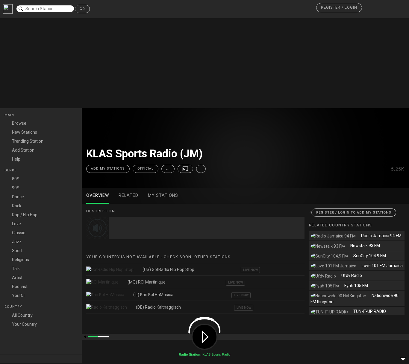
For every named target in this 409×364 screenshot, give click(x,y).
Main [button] (9, 115)
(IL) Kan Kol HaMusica (153, 294)
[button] (339, 8)
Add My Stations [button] (108, 168)
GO (82, 9)
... (168, 168)
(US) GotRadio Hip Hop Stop (168, 269)
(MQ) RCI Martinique (147, 282)
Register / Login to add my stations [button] (353, 212)
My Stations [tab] (163, 195)
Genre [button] (11, 170)
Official (145, 168)
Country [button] (13, 307)
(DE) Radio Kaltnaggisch (158, 307)
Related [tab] (128, 195)
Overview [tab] (97, 195)
